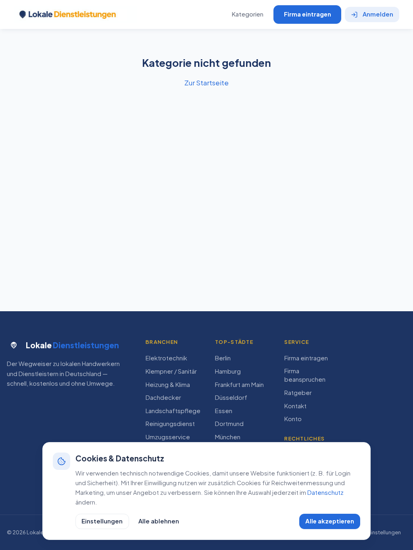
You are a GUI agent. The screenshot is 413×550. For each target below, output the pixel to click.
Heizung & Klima (168, 384)
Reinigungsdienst (170, 423)
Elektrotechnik (166, 358)
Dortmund (229, 423)
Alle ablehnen (158, 521)
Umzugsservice (168, 436)
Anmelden (378, 14)
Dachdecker (163, 397)
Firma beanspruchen (304, 375)
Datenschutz (325, 492)
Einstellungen (102, 521)
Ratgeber (298, 392)
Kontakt (295, 405)
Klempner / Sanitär (171, 371)
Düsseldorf (231, 397)
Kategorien (247, 14)
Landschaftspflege (173, 410)
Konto (293, 418)
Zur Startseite (206, 82)
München (227, 436)
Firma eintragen (307, 14)
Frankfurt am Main (239, 384)
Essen (223, 410)
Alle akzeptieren (329, 521)
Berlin (223, 358)
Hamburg (228, 371)
